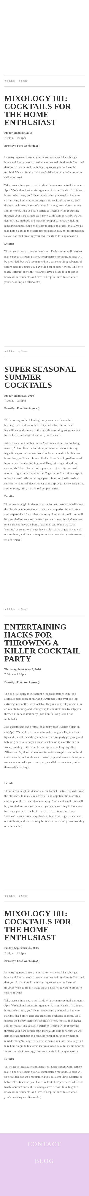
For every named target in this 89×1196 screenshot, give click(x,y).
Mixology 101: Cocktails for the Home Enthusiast (37, 110)
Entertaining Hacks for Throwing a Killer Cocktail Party (42, 642)
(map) (35, 145)
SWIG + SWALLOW (18, 7)
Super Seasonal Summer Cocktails (40, 377)
